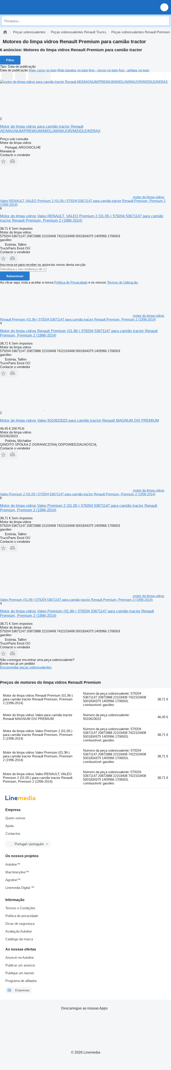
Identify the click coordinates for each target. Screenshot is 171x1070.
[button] (164, 7)
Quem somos (15, 818)
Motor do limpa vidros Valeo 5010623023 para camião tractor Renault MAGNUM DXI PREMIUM (79, 420)
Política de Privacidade (71, 282)
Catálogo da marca (19, 939)
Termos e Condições (20, 908)
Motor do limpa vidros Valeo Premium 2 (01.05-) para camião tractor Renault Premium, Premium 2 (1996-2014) (38, 734)
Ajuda (9, 826)
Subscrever (14, 276)
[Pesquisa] (164, 20)
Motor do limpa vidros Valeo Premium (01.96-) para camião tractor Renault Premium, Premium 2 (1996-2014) (38, 756)
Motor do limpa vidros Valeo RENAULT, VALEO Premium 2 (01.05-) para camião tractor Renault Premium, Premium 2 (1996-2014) (37, 777)
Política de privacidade (21, 916)
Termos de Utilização (122, 282)
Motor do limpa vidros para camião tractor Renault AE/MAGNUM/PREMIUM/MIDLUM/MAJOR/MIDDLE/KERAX (50, 128)
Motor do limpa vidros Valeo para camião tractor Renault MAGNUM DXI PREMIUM (37, 717)
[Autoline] (5, 32)
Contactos (12, 833)
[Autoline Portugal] (29, 7)
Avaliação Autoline (18, 931)
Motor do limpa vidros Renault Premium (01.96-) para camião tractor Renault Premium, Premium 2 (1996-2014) (38, 699)
